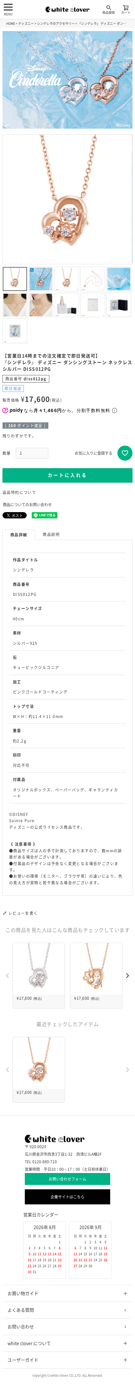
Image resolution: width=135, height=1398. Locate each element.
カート (126, 12)
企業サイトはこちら (67, 1197)
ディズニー (26, 23)
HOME (10, 23)
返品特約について (19, 492)
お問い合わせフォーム (67, 1179)
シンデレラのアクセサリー (56, 23)
